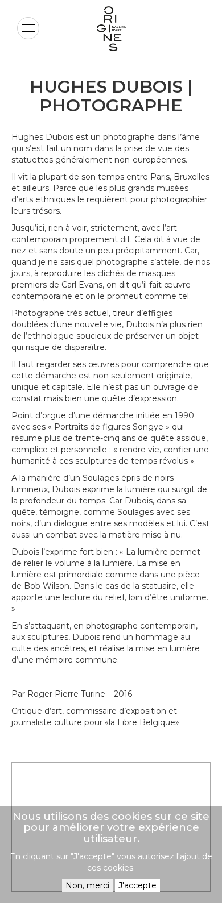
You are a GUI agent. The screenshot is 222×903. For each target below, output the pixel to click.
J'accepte (137, 885)
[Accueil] (111, 29)
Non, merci (87, 885)
